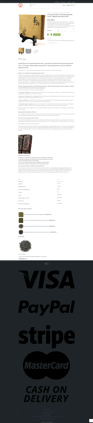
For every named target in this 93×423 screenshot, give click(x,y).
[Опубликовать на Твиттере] (50, 43)
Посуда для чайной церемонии (46, 412)
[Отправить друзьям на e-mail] (52, 43)
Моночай (58, 200)
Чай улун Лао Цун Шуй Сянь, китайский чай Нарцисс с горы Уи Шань (32, 256)
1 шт (58, 183)
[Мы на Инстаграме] (45, 264)
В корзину (56, 34)
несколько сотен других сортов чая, (60, 167)
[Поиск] (30, 6)
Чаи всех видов (55, 12)
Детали (24, 59)
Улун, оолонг (57, 40)
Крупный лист (59, 197)
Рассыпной (59, 194)
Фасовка (49, 30)
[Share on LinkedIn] (56, 43)
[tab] (20, 59)
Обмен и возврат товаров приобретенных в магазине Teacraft (46, 416)
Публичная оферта (46, 418)
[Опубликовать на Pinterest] (54, 43)
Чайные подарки (46, 413)
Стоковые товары (46, 415)
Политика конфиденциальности (46, 419)
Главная (48, 12)
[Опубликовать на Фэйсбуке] (48, 43)
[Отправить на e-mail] (47, 264)
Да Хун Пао (53, 40)
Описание (20, 59)
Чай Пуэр (46, 410)
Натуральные (59, 203)
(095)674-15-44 (63, 2)
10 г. (60, 183)
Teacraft (58, 186)
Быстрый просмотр (23, 259)
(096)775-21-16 (57, 2)
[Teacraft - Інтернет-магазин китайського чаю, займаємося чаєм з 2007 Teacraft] (23, 5)
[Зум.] (20, 45)
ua (74, 2)
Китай (58, 189)
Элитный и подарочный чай (64, 12)
